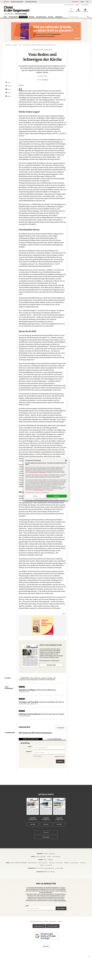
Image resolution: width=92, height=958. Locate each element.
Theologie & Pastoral (31, 1)
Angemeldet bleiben (59, 756)
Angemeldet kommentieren (30, 739)
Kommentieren (61, 727)
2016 (20, 44)
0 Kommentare (45, 79)
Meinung (31, 17)
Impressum (59, 921)
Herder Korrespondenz (42, 862)
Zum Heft (32, 824)
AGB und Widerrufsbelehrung (36, 921)
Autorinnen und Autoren (69, 4)
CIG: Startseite (8, 44)
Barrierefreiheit (53, 921)
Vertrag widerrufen (39, 926)
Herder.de (6, 1)
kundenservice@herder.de (48, 868)
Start (5, 17)
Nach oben (46, 946)
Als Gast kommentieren (54, 739)
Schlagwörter (50, 859)
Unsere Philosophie (85, 4)
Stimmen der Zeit (59, 862)
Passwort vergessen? (38, 756)
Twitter (53, 871)
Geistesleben (23, 17)
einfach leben (51, 862)
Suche (69, 14)
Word (9, 82)
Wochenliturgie (41, 17)
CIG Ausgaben (21, 14)
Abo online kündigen (59, 868)
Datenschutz (45, 921)
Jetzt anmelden (61, 908)
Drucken (10, 86)
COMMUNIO (66, 862)
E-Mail (30, 746)
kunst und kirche (49, 865)
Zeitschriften (75, 1)
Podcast (50, 17)
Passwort (29, 751)
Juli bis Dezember (26, 44)
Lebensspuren (83, 862)
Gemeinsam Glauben (74, 862)
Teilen (9, 89)
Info (87, 1)
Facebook (48, 871)
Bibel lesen (42, 865)
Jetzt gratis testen (51, 665)
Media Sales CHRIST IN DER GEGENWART (18, 862)
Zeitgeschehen (13, 17)
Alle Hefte (45, 832)
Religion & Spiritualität (17, 1)
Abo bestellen (46, 837)
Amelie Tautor (43, 76)
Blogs (45, 859)
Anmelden (60, 761)
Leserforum (58, 17)
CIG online (8, 14)
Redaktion (77, 4)
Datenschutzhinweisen (60, 900)
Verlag (82, 1)
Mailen (9, 96)
